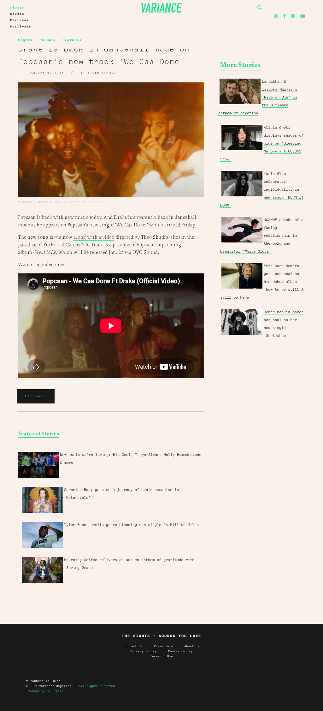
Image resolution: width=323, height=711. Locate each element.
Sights (17, 7)
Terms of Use (161, 656)
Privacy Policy (149, 651)
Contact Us (133, 646)
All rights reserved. (98, 686)
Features (19, 20)
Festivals (21, 26)
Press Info (163, 646)
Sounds (17, 13)
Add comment (35, 396)
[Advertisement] (262, 434)
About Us (191, 646)
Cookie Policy (180, 651)
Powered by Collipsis (44, 691)
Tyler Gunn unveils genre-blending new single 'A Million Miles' (132, 525)
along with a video (93, 237)
